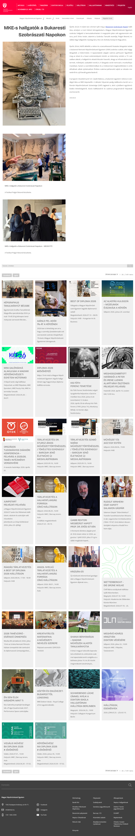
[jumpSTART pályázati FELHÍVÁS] (17, 510)
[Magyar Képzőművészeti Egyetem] (7, 7)
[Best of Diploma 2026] (84, 312)
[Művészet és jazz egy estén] (117, 446)
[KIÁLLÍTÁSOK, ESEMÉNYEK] (117, 694)
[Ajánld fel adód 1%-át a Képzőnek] (51, 312)
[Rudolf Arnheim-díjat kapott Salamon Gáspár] (117, 510)
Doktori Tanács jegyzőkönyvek (119, 808)
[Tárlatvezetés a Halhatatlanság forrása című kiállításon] (51, 510)
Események (80, 18)
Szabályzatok (97, 802)
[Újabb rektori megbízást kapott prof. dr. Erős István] (84, 510)
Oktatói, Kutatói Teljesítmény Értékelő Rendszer (121, 824)
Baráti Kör (75, 802)
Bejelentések (118, 818)
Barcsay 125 (97, 813)
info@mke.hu (10, 810)
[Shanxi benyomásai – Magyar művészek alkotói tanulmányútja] (84, 639)
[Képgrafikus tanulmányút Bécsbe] (17, 312)
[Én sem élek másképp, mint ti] (17, 694)
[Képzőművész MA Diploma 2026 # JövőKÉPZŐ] (51, 744)
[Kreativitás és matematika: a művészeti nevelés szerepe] (51, 639)
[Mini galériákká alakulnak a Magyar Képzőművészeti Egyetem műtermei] (17, 382)
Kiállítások (81, 5)
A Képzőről (32, 5)
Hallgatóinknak (95, 5)
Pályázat (97, 18)
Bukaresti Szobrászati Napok (117, 27)
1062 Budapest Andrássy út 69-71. (17, 805)
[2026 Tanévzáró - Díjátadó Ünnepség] (17, 639)
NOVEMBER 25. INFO (25, 9)
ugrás (16, 275)
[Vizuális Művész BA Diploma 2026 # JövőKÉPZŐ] (17, 744)
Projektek (121, 5)
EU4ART (116, 813)
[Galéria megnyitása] (34, 157)
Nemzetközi (109, 5)
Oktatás (89, 18)
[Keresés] (130, 785)
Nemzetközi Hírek (68, 18)
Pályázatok (96, 798)
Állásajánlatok (118, 798)
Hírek (57, 18)
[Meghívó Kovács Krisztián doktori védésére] (117, 639)
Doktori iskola (57, 5)
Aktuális (21, 5)
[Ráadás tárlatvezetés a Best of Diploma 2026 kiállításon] (17, 577)
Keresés (129, 787)
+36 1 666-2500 (11, 815)
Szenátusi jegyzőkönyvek (101, 807)
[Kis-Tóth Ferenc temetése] (84, 382)
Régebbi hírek (107, 18)
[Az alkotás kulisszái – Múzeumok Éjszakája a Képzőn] (117, 312)
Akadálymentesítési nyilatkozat (99, 823)
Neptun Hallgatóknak (121, 802)
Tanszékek (44, 5)
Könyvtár (75, 830)
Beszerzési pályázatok (79, 813)
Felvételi (70, 5)
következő (6, 275)
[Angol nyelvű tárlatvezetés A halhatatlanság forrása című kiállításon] (51, 577)
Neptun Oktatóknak (79, 818)
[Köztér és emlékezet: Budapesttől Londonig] (51, 694)
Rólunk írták (76, 822)
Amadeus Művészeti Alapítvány (79, 808)
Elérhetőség (76, 798)
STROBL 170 (40, 9)
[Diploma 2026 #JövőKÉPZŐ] (51, 382)
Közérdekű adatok (99, 818)
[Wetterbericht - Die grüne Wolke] (117, 577)
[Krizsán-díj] (84, 577)
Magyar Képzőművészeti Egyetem (31, 18)
